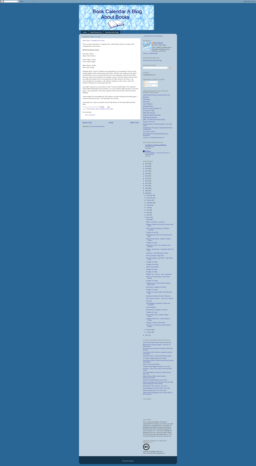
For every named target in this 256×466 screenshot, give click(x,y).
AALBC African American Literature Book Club (156, 95)
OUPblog (148, 151)
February (149, 329)
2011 (146, 186)
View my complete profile (150, 53)
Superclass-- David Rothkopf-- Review (157, 253)
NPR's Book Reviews (149, 113)
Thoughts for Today (151, 242)
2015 (146, 176)
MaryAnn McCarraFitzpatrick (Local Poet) (155, 380)
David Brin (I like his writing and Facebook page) (157, 356)
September (150, 202)
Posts (147, 82)
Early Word (146, 101)
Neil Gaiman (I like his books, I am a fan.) (155, 386)
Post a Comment (90, 115)
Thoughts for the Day (152, 232)
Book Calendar (158, 43)
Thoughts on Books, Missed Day (155, 322)
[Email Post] (108, 107)
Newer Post (87, 123)
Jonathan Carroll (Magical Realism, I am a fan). (156, 366)
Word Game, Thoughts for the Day (93, 40)
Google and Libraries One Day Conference (158, 296)
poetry (111, 109)
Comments (148, 85)
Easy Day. (149, 301)
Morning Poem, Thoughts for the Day (157, 309)
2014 (146, 178)
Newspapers (149, 219)
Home (85, 32)
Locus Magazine (147, 104)
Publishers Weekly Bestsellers (152, 115)
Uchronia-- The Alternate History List (153, 137)
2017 (146, 171)
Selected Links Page (112, 32)
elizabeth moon (104, 109)
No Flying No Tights (148, 110)
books (97, 109)
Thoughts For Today (152, 280)
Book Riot (146, 97)
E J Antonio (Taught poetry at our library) (154, 358)
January (149, 332)
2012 (146, 183)
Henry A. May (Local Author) (151, 364)
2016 (146, 173)
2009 (146, 190)
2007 (146, 335)
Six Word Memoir (151, 307)
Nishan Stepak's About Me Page (152, 60)
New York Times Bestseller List (152, 108)
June (148, 210)
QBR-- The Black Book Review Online (154, 119)
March (149, 217)
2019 (146, 166)
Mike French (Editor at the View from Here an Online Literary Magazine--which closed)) (158, 382)
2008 (146, 193)
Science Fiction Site (149, 122)
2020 (146, 163)
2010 (146, 188)
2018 (146, 168)
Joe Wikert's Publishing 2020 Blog (155, 145)
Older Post (134, 123)
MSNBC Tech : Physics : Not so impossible (159, 274)
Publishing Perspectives (150, 117)
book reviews (91, 109)
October (149, 200)
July (148, 207)
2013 (146, 181)
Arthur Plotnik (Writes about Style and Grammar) (157, 342)
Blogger (131, 461)
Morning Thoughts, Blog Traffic (155, 255)
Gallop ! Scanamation (152, 267)
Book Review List (96, 32)
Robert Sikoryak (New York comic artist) (154, 390)
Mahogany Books (148, 106)
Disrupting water (149, 146)
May (148, 212)
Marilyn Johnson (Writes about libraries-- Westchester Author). (154, 376)
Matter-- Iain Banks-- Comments (155, 222)
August (149, 205)
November (150, 198)
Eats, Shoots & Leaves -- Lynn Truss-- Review (159, 298)
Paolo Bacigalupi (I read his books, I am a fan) (156, 388)
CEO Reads (146, 99)
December (150, 195)
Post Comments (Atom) (97, 126)
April (148, 215)
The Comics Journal (149, 131)
